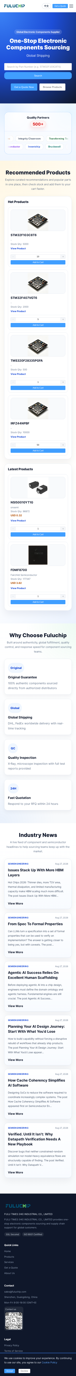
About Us (9, 1273)
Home (7, 1251)
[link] (38, 237)
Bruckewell (46, 146)
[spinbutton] (38, 257)
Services (9, 1262)
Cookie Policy (49, 1362)
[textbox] (38, 66)
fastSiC (65, 146)
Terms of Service (13, 1350)
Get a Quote (11, 1267)
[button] (13, 257)
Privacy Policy (11, 1345)
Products (9, 1256)
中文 (46, 6)
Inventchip (26, 146)
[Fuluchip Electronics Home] (14, 6)
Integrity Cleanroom (23, 138)
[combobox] (38, 66)
